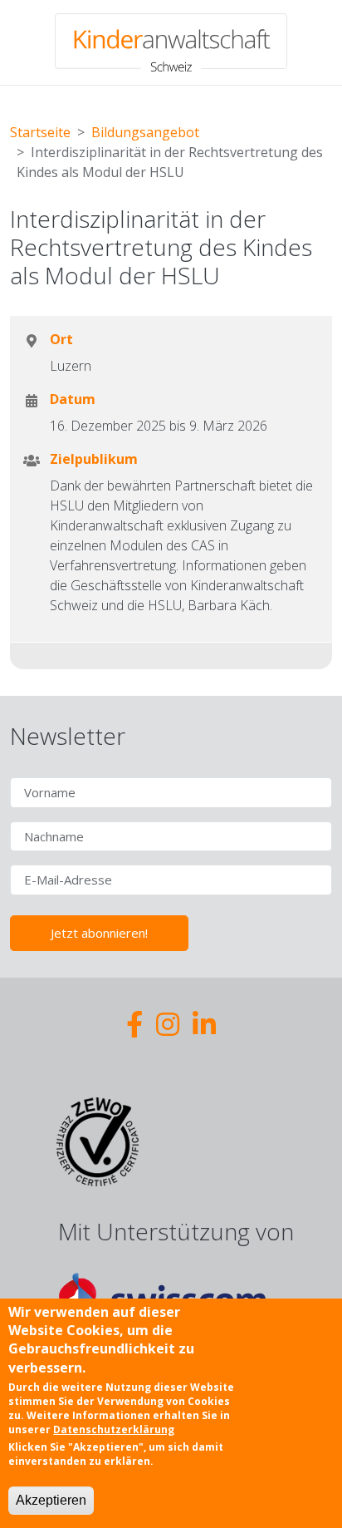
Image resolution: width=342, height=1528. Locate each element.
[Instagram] (167, 1024)
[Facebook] (134, 1024)
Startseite (40, 132)
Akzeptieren (51, 1500)
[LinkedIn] (204, 1024)
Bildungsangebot (145, 132)
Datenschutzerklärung (113, 1429)
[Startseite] (171, 42)
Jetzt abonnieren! (99, 932)
